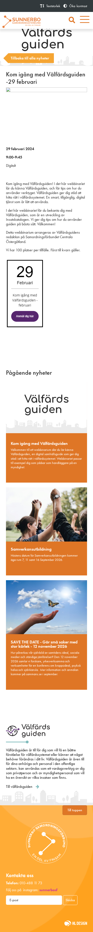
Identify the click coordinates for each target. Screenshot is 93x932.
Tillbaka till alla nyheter (30, 58)
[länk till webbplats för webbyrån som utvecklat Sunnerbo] (75, 923)
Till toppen (74, 810)
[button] (72, 20)
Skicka (70, 900)
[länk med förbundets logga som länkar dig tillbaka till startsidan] (21, 21)
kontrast (78, 6)
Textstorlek (52, 6)
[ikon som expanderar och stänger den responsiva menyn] (84, 20)
